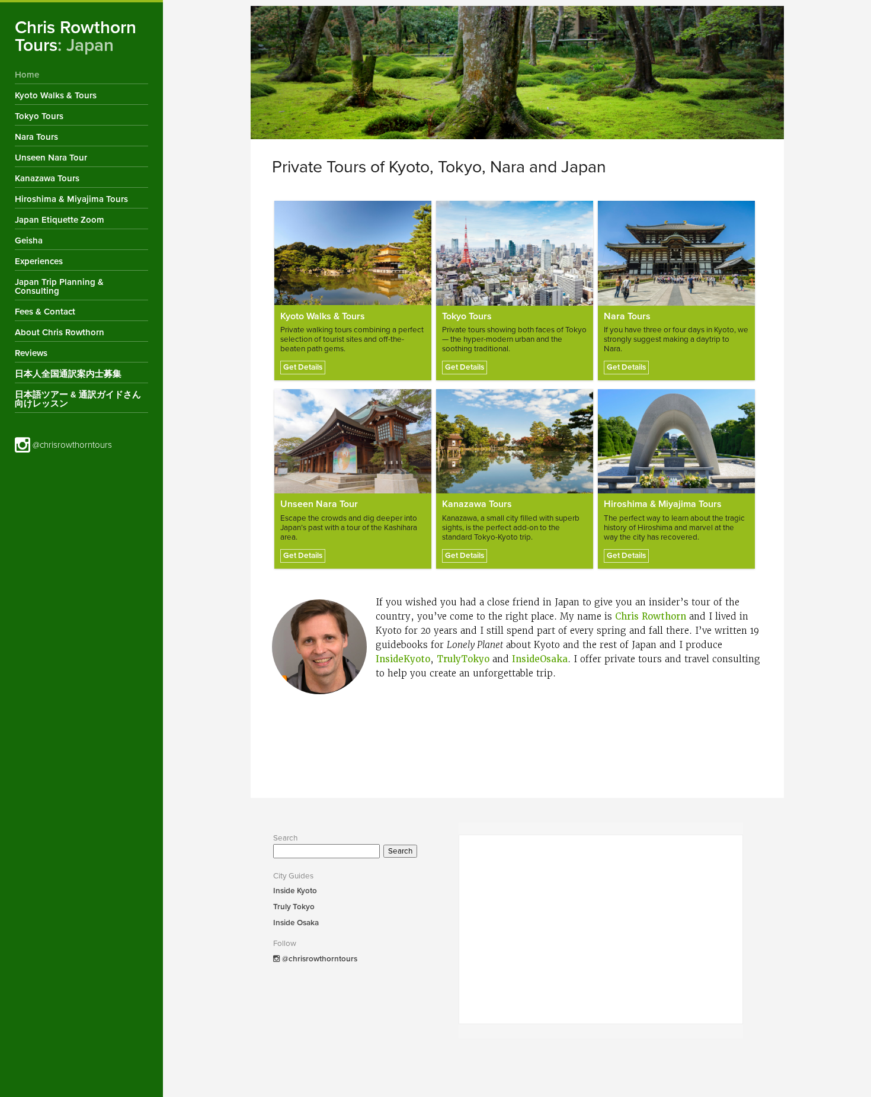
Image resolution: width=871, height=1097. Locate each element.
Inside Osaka (296, 923)
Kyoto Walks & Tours (56, 95)
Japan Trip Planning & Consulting (59, 286)
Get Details (302, 367)
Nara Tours (36, 136)
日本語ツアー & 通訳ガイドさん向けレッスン (78, 399)
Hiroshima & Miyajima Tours (71, 199)
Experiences (39, 261)
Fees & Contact (45, 311)
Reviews (31, 353)
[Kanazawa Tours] (514, 441)
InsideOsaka (540, 659)
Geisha (29, 240)
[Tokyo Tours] (514, 253)
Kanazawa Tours (47, 178)
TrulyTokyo (463, 659)
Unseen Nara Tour (51, 157)
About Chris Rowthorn (59, 332)
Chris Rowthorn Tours (75, 36)
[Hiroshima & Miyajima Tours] (676, 441)
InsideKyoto (403, 659)
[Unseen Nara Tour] (352, 441)
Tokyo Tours (39, 116)
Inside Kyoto (295, 891)
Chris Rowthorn (650, 617)
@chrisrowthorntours (71, 445)
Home (27, 74)
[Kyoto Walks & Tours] (352, 253)
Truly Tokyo (294, 907)
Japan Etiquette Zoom (59, 219)
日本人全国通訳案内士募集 (68, 373)
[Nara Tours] (676, 253)
